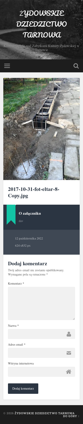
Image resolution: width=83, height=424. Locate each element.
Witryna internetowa (21, 363)
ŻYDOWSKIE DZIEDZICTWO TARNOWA (41, 24)
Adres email (16, 344)
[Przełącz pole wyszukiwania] (76, 65)
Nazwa (13, 325)
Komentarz (16, 283)
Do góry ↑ (71, 416)
